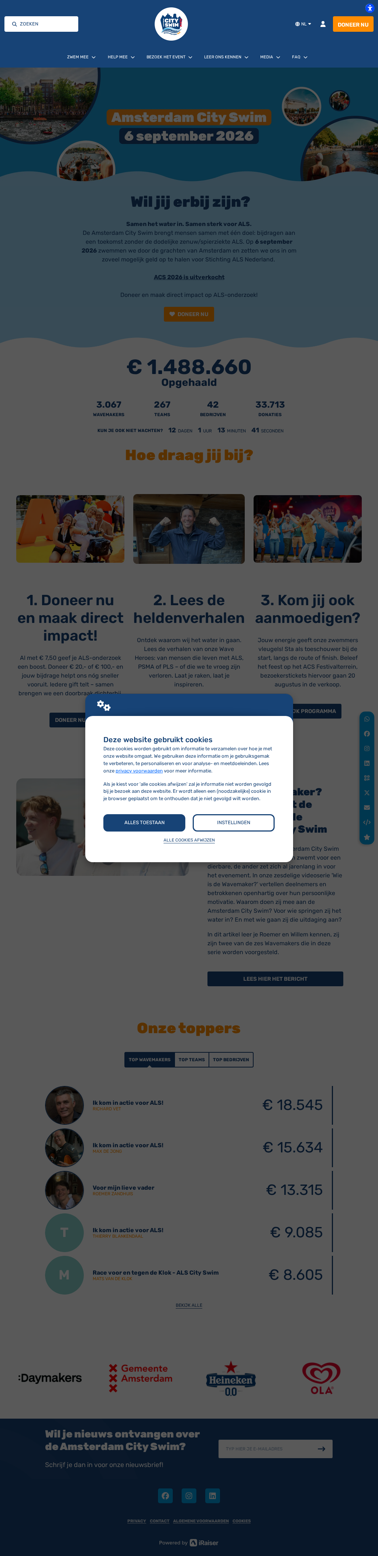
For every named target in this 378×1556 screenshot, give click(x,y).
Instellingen (233, 822)
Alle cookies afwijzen (189, 840)
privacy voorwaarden (139, 771)
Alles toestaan (144, 822)
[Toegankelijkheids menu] (369, 8)
